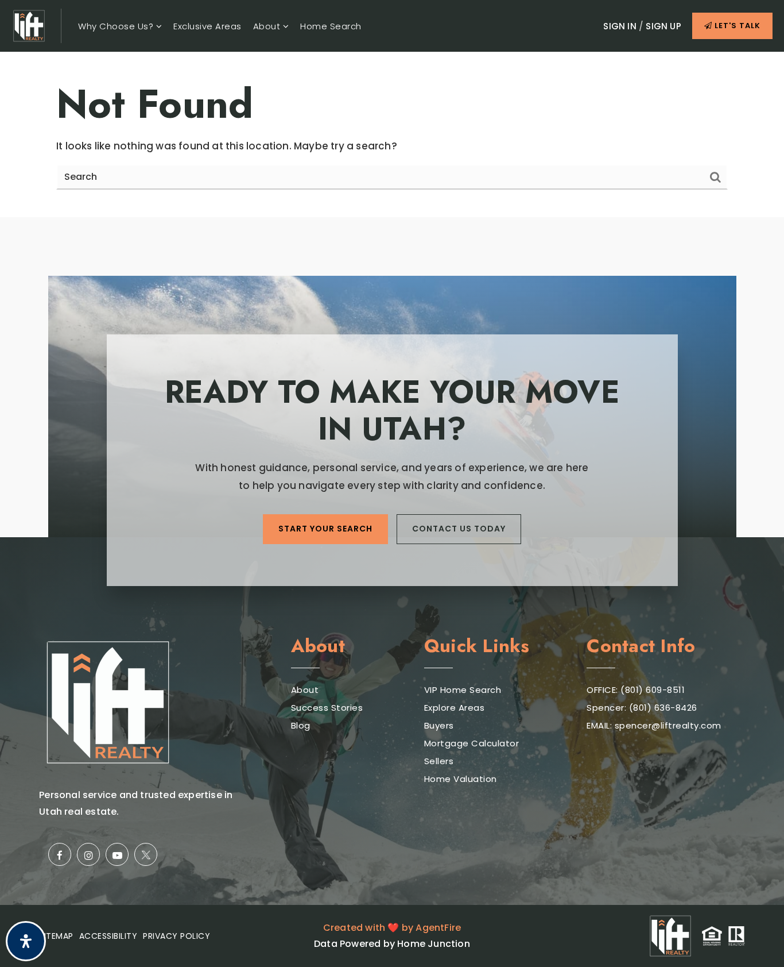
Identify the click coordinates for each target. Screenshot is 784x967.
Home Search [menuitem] (331, 26)
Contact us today (459, 528)
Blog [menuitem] (301, 725)
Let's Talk (736, 25)
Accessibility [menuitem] (108, 936)
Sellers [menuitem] (439, 761)
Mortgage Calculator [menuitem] (471, 743)
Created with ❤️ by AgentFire (392, 927)
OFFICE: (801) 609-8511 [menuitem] (636, 690)
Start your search (325, 528)
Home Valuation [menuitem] (460, 779)
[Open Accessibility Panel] (26, 941)
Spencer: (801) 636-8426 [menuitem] (642, 708)
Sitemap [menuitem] (56, 936)
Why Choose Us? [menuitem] (117, 26)
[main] (392, 134)
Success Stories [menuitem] (327, 708)
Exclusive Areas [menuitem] (207, 26)
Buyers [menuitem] (439, 725)
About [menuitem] (268, 26)
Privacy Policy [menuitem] (176, 936)
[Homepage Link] (28, 25)
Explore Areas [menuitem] (454, 708)
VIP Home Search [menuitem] (463, 690)
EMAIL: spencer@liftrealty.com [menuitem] (654, 725)
